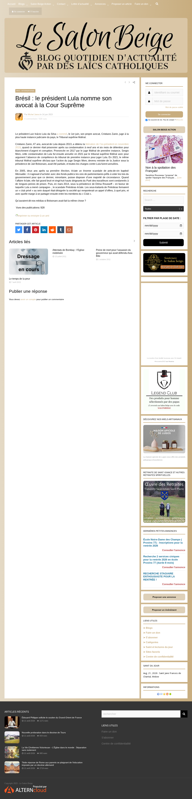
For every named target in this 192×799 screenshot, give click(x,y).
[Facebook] (27, 229)
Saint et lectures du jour (159, 647)
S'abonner (108, 737)
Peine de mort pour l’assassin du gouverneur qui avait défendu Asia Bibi (114, 253)
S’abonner (152, 637)
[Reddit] (52, 229)
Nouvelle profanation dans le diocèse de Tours (44, 732)
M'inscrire (179, 120)
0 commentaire (30, 119)
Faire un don (153, 632)
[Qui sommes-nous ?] (158, 694)
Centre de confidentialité (160, 656)
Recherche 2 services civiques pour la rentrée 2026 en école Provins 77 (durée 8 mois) (161, 559)
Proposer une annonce (164, 597)
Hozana (171, 361)
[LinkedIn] (43, 229)
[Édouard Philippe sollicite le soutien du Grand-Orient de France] (12, 727)
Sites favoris (153, 652)
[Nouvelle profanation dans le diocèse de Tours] (12, 742)
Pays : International (25, 91)
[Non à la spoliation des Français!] (164, 162)
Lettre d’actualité (80, 4)
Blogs (21, 4)
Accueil (11, 4)
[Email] (69, 229)
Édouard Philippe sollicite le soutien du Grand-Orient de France (52, 717)
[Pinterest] (35, 229)
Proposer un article (122, 4)
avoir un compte (28, 299)
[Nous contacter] (161, 694)
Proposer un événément (164, 610)
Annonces (100, 4)
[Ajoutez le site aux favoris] (164, 694)
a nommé (62, 134)
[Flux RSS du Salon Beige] (167, 694)
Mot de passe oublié (174, 107)
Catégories (152, 642)
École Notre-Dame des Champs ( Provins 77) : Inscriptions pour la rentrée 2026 (163, 542)
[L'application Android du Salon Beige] (170, 694)
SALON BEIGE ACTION (164, 129)
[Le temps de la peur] (28, 274)
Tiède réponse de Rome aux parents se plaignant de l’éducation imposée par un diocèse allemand (52, 763)
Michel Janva (33, 114)
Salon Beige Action (41, 4)
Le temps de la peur (19, 278)
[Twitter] (18, 229)
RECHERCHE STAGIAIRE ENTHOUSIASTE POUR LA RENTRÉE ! (159, 576)
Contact (61, 4)
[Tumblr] (60, 229)
